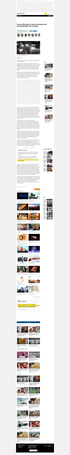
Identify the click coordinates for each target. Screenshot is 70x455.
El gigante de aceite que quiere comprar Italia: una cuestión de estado (21, 345)
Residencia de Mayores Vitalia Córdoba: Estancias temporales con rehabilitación (44, 157)
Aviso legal (36, 453)
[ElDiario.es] (50, 15)
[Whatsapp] (30, 31)
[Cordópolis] (22, 445)
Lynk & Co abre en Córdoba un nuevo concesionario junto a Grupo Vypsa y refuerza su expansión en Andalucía (45, 153)
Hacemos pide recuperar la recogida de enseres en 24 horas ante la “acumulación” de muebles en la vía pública (34, 370)
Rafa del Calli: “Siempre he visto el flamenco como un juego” (34, 345)
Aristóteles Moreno (19, 336)
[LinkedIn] (36, 31)
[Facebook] (31, 31)
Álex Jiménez (30, 396)
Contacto (39, 453)
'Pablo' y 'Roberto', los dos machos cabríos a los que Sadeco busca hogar (34, 418)
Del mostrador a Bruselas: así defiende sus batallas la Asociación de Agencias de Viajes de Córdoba (44, 165)
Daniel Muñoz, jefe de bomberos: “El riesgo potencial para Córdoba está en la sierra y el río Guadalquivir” (45, 205)
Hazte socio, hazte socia (23, 309)
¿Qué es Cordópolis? (32, 453)
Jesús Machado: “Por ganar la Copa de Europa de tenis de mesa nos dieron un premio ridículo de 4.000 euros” (44, 213)
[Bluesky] (33, 31)
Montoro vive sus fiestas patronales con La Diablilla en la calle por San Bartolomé (22, 370)
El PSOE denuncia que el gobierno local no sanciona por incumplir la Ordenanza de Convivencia (22, 359)
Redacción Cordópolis (19, 371)
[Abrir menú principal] (52, 13)
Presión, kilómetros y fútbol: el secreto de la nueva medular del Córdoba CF (33, 395)
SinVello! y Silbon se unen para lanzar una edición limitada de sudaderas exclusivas (44, 169)
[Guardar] (38, 31)
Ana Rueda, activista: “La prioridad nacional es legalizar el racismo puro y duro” (44, 209)
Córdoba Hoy (19, 15)
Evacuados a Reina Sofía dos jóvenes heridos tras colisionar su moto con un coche (22, 428)
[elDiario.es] (22, 446)
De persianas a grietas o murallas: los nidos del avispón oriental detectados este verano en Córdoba (34, 334)
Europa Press (18, 419)
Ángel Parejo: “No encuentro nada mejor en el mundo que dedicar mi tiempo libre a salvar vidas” (44, 217)
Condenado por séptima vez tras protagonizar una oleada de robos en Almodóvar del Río (22, 405)
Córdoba (25, 186)
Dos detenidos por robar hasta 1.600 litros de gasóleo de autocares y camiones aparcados (34, 439)
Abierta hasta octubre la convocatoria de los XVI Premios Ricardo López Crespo (34, 359)
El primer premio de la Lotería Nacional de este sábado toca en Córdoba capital (22, 418)
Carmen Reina (30, 335)
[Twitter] (34, 31)
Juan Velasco (30, 346)
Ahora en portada (19, 374)
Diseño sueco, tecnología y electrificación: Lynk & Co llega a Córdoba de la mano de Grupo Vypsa (45, 161)
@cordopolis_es (19, 58)
